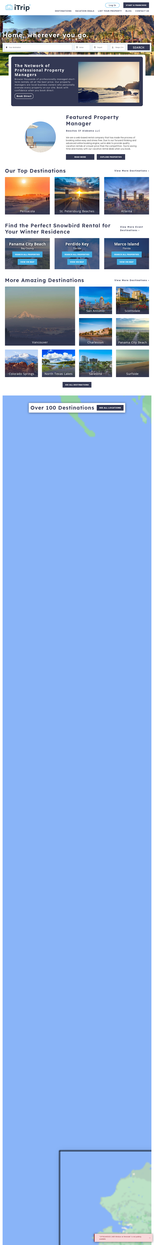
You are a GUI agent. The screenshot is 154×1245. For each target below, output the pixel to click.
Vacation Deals (84, 11)
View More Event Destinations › (131, 228)
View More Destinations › (131, 170)
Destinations (63, 11)
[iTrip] (18, 7)
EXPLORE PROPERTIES (111, 157)
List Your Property (110, 11)
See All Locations (110, 408)
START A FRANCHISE (136, 5)
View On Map (27, 262)
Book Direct (24, 96)
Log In (112, 5)
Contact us (142, 11)
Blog (128, 11)
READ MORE (80, 157)
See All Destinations (77, 385)
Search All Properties (27, 254)
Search (138, 47)
